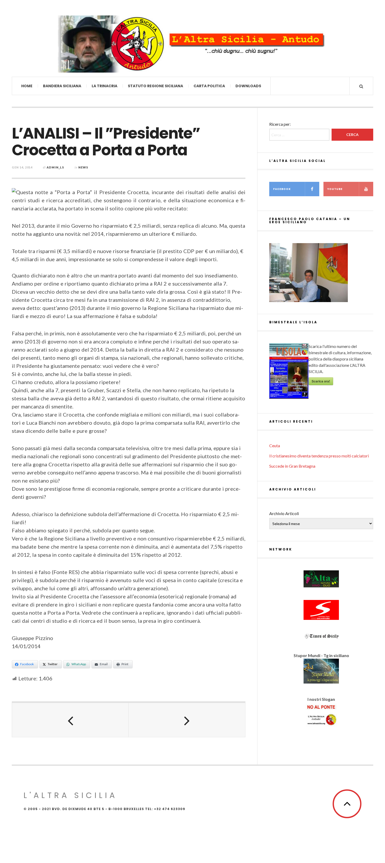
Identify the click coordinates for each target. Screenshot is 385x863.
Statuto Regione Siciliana (155, 86)
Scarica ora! (321, 381)
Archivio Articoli (284, 513)
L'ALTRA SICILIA (70, 795)
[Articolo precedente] (70, 720)
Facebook (282, 189)
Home (26, 86)
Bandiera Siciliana (62, 86)
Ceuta (274, 445)
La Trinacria (104, 86)
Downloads (248, 86)
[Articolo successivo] (187, 720)
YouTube (335, 189)
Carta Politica (209, 86)
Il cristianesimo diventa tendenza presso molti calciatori (319, 455)
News (83, 167)
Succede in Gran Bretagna (292, 465)
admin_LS (55, 167)
